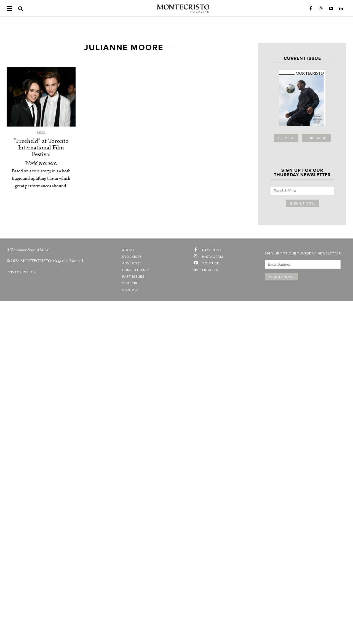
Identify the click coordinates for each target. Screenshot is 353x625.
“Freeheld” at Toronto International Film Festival (41, 147)
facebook (212, 250)
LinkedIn (341, 8)
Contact (130, 290)
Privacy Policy (21, 272)
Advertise (132, 263)
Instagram (320, 8)
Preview (286, 138)
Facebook (310, 8)
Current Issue (136, 270)
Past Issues (133, 276)
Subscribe (316, 138)
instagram (212, 257)
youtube (210, 263)
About (128, 250)
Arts (41, 132)
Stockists (132, 257)
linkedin (210, 270)
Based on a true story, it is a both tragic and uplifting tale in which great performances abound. (41, 178)
